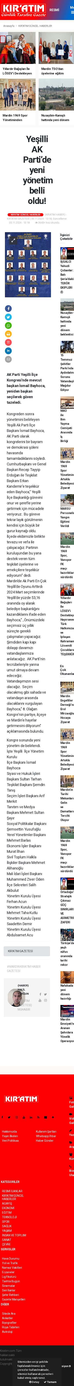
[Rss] (40, 1117)
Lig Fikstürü (9, 1276)
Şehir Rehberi (10, 1295)
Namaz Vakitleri (12, 1267)
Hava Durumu (10, 1258)
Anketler (7, 1318)
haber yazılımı (8, 1368)
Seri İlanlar (8, 1290)
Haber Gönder (44, 1140)
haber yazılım (8, 1376)
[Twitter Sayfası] (11, 1117)
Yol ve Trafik (10, 1263)
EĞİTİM (7, 1212)
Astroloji (7, 1331)
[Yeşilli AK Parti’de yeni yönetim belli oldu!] (28, 264)
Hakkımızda (9, 1131)
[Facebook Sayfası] (3, 1117)
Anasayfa (9, 25)
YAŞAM (7, 1230)
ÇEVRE (6, 1244)
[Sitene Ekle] (54, 1117)
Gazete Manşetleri (13, 1299)
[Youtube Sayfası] (25, 1117)
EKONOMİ (8, 1208)
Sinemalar (8, 1285)
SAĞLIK (7, 1226)
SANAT (6, 1239)
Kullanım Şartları (46, 1131)
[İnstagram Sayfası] (18, 1117)
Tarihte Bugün (11, 1281)
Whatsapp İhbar (46, 1136)
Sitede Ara (8, 1313)
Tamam (51, 1382)
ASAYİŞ (7, 1203)
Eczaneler (8, 1272)
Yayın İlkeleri (10, 1136)
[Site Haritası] (47, 1117)
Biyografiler (9, 1322)
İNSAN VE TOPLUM (14, 1235)
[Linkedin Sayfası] (33, 1117)
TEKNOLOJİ (9, 1217)
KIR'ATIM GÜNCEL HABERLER (35, 25)
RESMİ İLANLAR (56, 12)
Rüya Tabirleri (10, 1327)
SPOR (5, 1221)
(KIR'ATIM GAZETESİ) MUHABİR (25, 1005)
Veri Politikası (10, 1140)
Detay (35, 1382)
